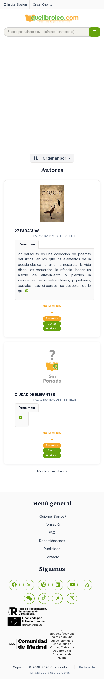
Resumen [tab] (26, 244)
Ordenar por (54, 158)
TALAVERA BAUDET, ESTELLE (54, 236)
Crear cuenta (42, 4)
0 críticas (52, 328)
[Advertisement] (52, 98)
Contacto (52, 557)
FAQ (52, 533)
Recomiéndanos (52, 541)
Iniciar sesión (17, 4)
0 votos (52, 323)
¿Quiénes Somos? (52, 516)
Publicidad (52, 549)
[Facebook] (14, 585)
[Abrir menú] (94, 32)
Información (52, 524)
